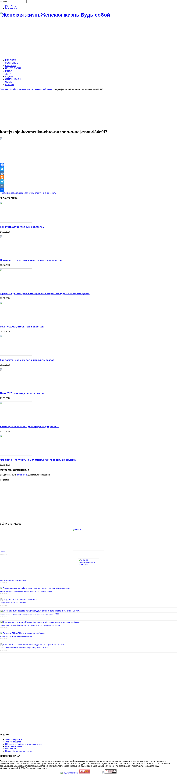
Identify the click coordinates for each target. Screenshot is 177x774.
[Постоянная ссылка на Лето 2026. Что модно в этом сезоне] (16, 388)
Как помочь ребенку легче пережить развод (27, 360)
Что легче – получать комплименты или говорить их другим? (38, 459)
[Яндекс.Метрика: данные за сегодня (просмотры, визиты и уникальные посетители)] (69, 773)
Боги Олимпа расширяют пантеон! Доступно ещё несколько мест (24, 648)
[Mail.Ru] (88, 173)
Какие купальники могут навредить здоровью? (29, 426)
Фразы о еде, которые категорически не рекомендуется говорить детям (45, 293)
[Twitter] (88, 169)
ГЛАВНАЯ (10, 60)
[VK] (88, 186)
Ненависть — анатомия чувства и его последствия (31, 260)
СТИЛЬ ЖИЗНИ (13, 79)
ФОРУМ (9, 84)
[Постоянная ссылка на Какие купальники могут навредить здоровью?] (16, 421)
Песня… (3, 552)
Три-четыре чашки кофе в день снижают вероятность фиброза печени (26, 591)
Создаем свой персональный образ (13, 603)
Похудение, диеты (14, 746)
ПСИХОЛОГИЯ (13, 68)
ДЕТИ (8, 73)
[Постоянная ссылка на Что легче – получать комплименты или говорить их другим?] (16, 455)
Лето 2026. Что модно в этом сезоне (22, 393)
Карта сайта (11, 8)
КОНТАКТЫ (10, 6)
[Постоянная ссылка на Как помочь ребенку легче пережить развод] (16, 355)
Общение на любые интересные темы (23, 744)
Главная (4, 89)
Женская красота (13, 739)
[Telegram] (88, 181)
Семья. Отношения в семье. (18, 751)
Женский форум (13, 742)
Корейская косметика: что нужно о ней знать (31, 89)
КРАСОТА (10, 65)
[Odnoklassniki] (88, 177)
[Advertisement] (77, 38)
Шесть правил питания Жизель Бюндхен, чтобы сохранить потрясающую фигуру (30, 625)
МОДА (8, 71)
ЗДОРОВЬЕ (11, 63)
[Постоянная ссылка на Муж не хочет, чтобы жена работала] (16, 321)
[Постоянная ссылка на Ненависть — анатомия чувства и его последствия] (16, 255)
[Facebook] (88, 165)
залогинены (22, 475)
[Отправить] (88, 190)
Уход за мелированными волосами (13, 580)
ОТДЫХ (9, 76)
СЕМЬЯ (9, 82)
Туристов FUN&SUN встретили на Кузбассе (16, 636)
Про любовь (11, 749)
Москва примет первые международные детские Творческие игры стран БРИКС (29, 614)
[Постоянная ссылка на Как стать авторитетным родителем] (16, 222)
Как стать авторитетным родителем (22, 226)
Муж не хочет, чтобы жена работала (22, 326)
